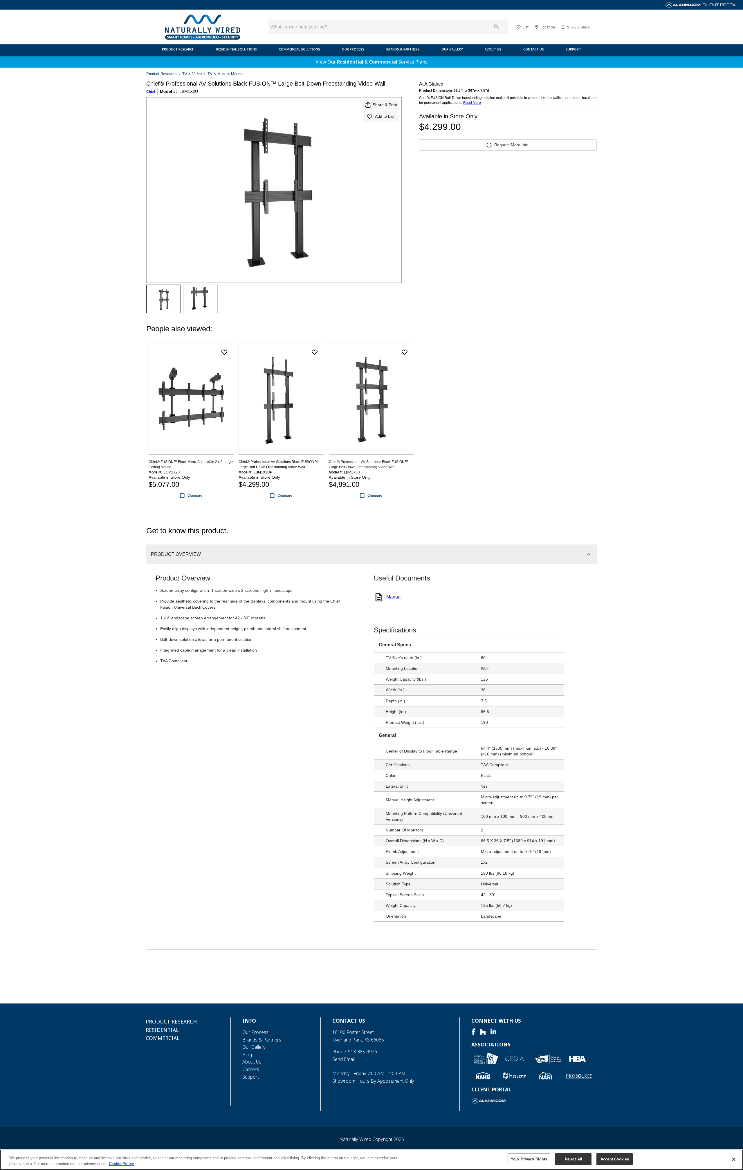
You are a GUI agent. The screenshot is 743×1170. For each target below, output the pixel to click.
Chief (150, 92)
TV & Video (192, 74)
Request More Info (511, 144)
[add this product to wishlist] (224, 352)
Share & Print (385, 104)
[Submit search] (496, 27)
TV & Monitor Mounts (226, 74)
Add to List (384, 116)
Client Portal (719, 4)
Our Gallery (452, 49)
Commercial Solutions (299, 49)
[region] (371, 1159)
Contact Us (533, 49)
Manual (394, 596)
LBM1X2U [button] (188, 91)
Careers (250, 1069)
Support (573, 49)
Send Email (343, 1059)
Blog (247, 1054)
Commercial (383, 62)
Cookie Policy (121, 1164)
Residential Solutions (236, 49)
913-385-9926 (362, 1051)
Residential (350, 62)
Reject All (573, 1159)
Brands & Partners (403, 49)
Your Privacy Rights (529, 1159)
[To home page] (202, 27)
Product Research (178, 49)
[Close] (733, 1159)
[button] (518, 26)
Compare (194, 495)
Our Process (353, 49)
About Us (493, 49)
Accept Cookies (614, 1159)
